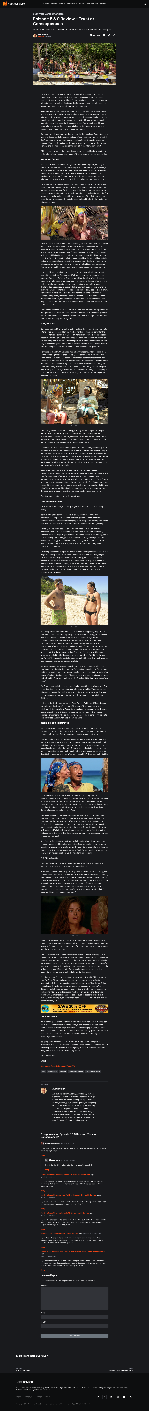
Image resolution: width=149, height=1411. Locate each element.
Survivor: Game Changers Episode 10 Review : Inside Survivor (65, 1213)
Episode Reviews (52, 1071)
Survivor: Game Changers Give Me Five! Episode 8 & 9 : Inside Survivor (69, 1195)
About (18, 1397)
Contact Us (28, 1397)
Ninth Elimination (24, 1370)
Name (43, 1313)
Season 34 (63, 1071)
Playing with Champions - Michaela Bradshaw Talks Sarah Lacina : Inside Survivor (73, 1251)
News (43, 1071)
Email (43, 1322)
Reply (43, 1155)
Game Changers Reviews (93, 1071)
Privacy (47, 1397)
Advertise (38, 1397)
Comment (45, 1285)
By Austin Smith (43, 35)
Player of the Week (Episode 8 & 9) (119, 1370)
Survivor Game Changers (76, 1071)
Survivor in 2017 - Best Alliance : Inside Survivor (60, 1233)
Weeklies (41, 36)
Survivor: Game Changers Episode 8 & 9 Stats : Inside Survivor (65, 1175)
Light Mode (96, 35)
